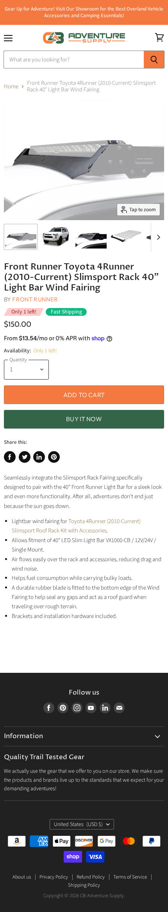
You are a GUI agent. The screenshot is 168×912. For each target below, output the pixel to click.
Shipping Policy (84, 885)
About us (22, 876)
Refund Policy (91, 876)
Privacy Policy (53, 876)
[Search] (154, 59)
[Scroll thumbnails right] (157, 237)
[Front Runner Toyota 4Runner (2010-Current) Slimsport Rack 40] (20, 236)
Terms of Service (130, 876)
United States (78, 824)
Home (11, 86)
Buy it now (84, 419)
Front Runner (35, 299)
